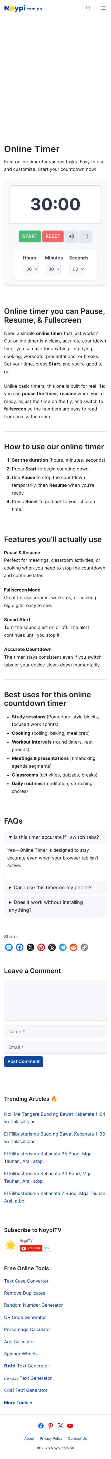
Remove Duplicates (24, 1293)
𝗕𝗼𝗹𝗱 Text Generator (26, 1365)
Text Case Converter (26, 1281)
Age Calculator (19, 1341)
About (29, 1438)
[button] (88, 8)
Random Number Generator (33, 1305)
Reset (53, 236)
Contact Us (77, 1438)
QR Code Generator (25, 1317)
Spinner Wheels (21, 1353)
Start (30, 236)
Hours (29, 258)
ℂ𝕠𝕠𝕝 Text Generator (25, 1390)
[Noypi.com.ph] (22, 8)
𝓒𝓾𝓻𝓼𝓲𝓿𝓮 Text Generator (28, 1378)
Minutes (54, 258)
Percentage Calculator (27, 1329)
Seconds (78, 258)
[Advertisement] (55, 82)
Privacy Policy (51, 1438)
